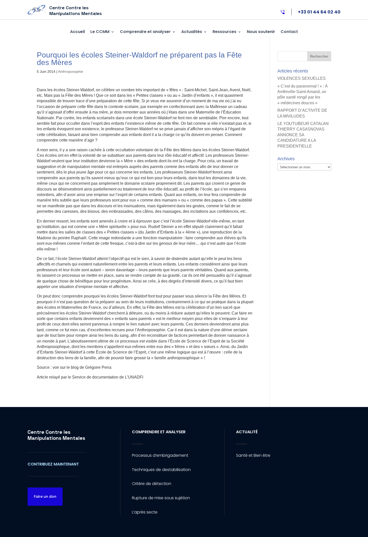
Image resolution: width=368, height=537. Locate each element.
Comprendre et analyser (145, 31)
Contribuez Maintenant (53, 464)
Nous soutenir (261, 31)
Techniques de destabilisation (161, 469)
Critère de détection (151, 483)
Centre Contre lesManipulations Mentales (56, 435)
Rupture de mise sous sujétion (161, 498)
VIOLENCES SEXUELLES (301, 78)
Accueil (77, 31)
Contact (289, 31)
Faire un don (45, 496)
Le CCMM (99, 31)
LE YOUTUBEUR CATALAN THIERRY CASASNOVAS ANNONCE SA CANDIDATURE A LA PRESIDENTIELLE (303, 135)
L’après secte (144, 512)
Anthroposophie (70, 72)
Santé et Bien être (253, 455)
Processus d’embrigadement (160, 455)
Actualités (191, 31)
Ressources (224, 31)
